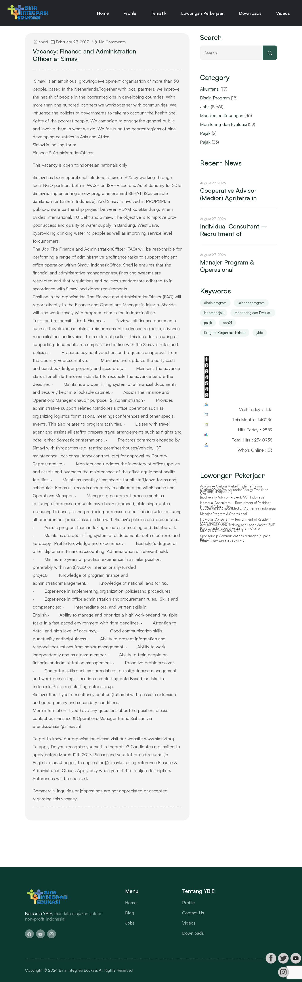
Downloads (250, 13)
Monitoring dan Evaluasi (223, 124)
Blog (129, 912)
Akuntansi (209, 89)
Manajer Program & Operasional (227, 266)
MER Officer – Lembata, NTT (222, 530)
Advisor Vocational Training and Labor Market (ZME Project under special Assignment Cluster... (237, 527)
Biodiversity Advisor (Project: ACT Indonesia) (232, 497)
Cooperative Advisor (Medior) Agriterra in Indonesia (238, 508)
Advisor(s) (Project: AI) (216, 492)
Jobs (205, 106)
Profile (129, 13)
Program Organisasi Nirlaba (224, 332)
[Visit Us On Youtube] (295, 958)
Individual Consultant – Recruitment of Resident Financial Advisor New (235, 504)
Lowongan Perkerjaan (202, 13)
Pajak (205, 133)
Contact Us (193, 912)
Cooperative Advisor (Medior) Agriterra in (228, 194)
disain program (215, 303)
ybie (259, 332)
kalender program (251, 303)
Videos (283, 13)
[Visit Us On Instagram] (283, 972)
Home (103, 13)
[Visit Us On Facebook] (271, 958)
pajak (208, 322)
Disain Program (215, 98)
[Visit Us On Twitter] (283, 958)
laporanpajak (213, 312)
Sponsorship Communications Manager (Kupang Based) (235, 538)
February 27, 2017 (72, 41)
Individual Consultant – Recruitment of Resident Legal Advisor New (235, 521)
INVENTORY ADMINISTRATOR (222, 541)
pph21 (227, 322)
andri (42, 41)
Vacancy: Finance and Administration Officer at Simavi (84, 55)
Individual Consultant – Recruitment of (233, 230)
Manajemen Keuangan (221, 115)
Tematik (158, 13)
